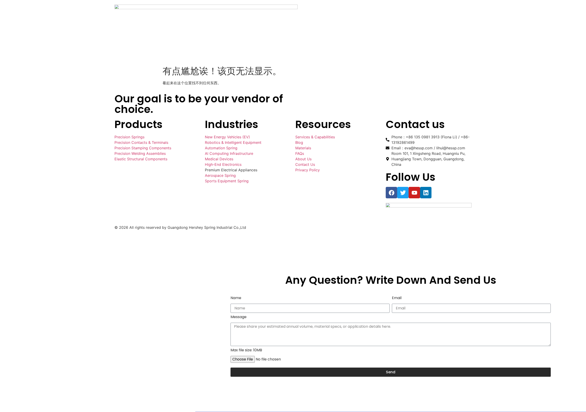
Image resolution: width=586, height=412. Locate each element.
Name (236, 298)
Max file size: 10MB (246, 350)
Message (239, 317)
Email (397, 298)
